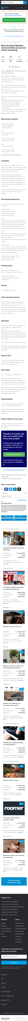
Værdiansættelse (19, 926)
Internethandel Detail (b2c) (16, 41)
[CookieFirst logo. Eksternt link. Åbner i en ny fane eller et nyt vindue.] (1, 501)
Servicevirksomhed (6, 931)
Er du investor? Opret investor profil (14, 470)
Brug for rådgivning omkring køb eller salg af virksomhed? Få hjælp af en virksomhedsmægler (13, 476)
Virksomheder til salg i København (9, 912)
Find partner (18, 936)
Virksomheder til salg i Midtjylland (9, 904)
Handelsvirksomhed (6, 928)
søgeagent (10, 30)
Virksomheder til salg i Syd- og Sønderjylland (12, 907)
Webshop (3, 42)
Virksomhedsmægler (20, 928)
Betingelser (4, 974)
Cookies (3, 987)
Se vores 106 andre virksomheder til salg (14, 881)
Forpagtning (18, 939)
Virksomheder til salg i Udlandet (9, 914)
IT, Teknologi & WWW (5, 41)
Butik (2, 934)
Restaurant (4, 936)
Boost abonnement (20, 923)
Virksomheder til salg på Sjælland (9, 909)
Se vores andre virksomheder (14, 36)
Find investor (18, 942)
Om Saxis (4, 983)
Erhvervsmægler (19, 931)
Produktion (4, 926)
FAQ (2, 979)
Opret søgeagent (6, 991)
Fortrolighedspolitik (22, 500)
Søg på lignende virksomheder (13, 15)
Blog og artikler (5, 1000)
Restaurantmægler (19, 934)
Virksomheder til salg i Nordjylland (10, 901)
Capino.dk (4, 1004)
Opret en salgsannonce (7, 996)
